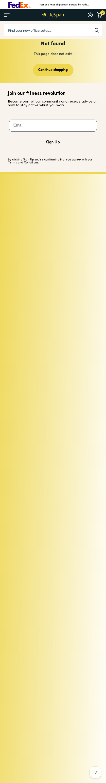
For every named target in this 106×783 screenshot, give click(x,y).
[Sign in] (90, 15)
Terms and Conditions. (23, 162)
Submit (96, 30)
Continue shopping (53, 70)
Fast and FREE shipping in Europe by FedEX (64, 4)
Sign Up (53, 142)
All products (7, 15)
